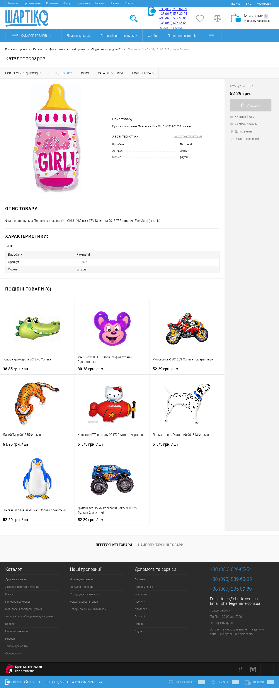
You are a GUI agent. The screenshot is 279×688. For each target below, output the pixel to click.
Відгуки (128, 3)
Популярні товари (81, 586)
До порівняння (244, 131)
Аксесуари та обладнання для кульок (29, 616)
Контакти (52, 3)
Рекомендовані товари (84, 601)
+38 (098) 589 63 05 (173, 18)
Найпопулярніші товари (160, 544)
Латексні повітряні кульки (118, 35)
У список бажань (246, 124)
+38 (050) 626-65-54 (231, 569)
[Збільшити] (56, 138)
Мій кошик (255, 16)
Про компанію (32, 3)
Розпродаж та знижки (84, 594)
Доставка (84, 3)
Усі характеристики (188, 136)
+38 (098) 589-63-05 (231, 579)
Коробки (10, 623)
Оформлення (13, 653)
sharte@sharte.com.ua (240, 603)
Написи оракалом (16, 631)
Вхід (248, 3)
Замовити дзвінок (171, 27)
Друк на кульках (78, 35)
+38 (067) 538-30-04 (60, 682)
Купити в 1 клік (244, 116)
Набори (10, 638)
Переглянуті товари (114, 544)
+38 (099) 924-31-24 (88, 682)
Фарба (152, 35)
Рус (238, 3)
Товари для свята (16, 646)
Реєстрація (264, 3)
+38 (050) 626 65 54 (173, 23)
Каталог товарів (34, 35)
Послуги (68, 3)
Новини (114, 3)
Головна (13, 3)
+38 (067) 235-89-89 (173, 9)
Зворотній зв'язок (25, 682)
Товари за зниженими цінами (89, 609)
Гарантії (100, 3)
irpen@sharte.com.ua (239, 598)
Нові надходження (82, 579)
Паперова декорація (182, 35)
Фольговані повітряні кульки (23, 609)
